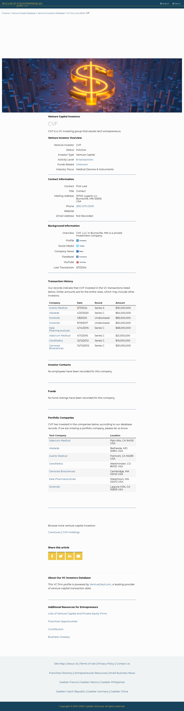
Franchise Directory (61, 673)
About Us (72, 663)
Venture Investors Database (51, 13)
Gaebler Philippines (113, 682)
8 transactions (84, 159)
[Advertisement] (92, 37)
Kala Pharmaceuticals (59, 329)
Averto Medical (58, 308)
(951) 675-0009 (85, 206)
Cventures (54, 532)
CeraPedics (56, 340)
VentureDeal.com (100, 584)
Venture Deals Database (24, 13)
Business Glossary (59, 636)
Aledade (54, 313)
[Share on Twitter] (61, 556)
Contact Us (123, 663)
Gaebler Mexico (89, 682)
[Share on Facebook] (52, 556)
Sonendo (54, 318)
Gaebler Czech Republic (70, 691)
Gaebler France (68, 682)
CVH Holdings (71, 532)
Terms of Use (88, 663)
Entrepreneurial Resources (91, 673)
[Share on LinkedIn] (70, 556)
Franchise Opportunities (62, 621)
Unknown (82, 164)
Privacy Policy (106, 663)
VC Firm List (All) (75, 13)
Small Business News (122, 673)
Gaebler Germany (98, 691)
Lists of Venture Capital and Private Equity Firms (77, 613)
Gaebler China (119, 691)
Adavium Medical (59, 335)
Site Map (59, 663)
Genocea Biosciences (56, 347)
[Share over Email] (78, 556)
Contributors (55, 629)
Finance (6, 13)
